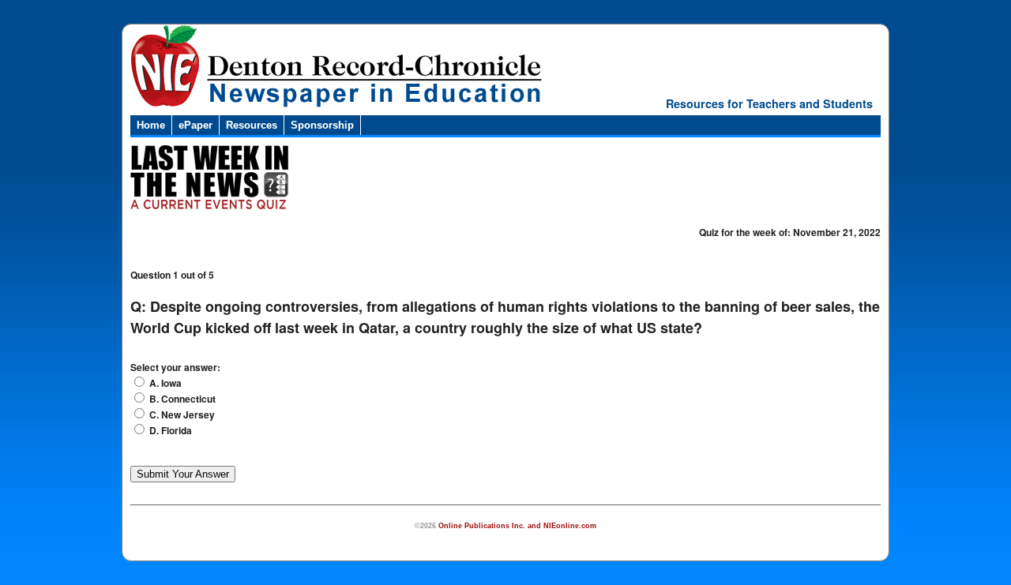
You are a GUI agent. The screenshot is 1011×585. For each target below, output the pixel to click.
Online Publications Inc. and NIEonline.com (517, 526)
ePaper (195, 125)
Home (151, 125)
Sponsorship (322, 125)
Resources (251, 125)
